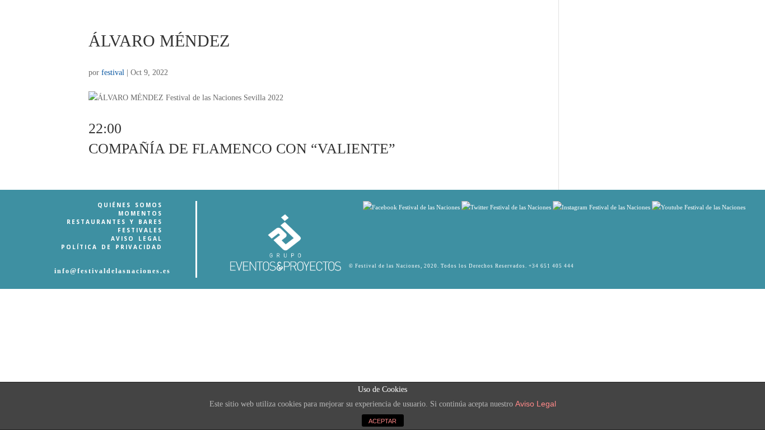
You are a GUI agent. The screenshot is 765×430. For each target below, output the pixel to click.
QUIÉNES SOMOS (129, 205)
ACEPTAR (382, 421)
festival (112, 72)
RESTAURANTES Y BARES (114, 222)
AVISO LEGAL (136, 238)
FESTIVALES (140, 230)
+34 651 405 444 (551, 266)
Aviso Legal (535, 403)
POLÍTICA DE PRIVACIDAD (111, 247)
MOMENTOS (140, 213)
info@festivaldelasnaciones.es (112, 271)
